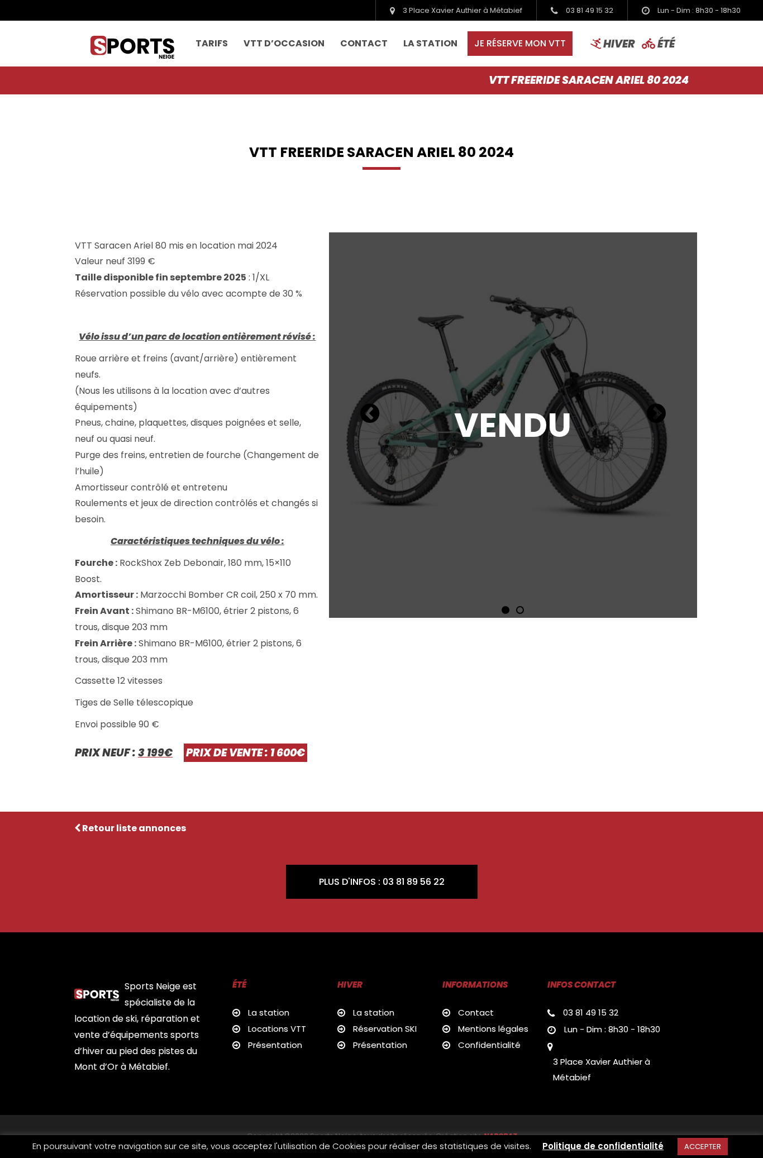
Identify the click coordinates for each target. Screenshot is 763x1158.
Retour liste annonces (133, 828)
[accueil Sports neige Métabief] (132, 43)
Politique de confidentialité (603, 1146)
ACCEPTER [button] (702, 1146)
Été (665, 43)
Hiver (618, 43)
